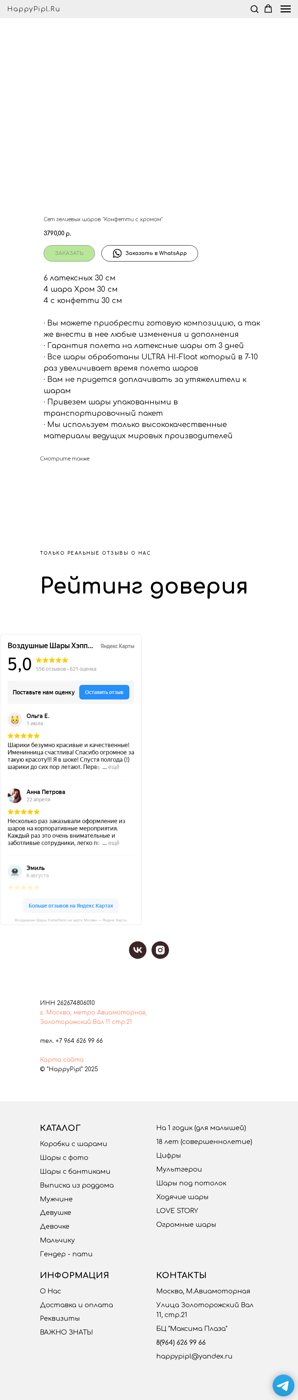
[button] (254, 8)
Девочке (54, 1226)
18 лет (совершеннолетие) (204, 1141)
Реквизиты (60, 1318)
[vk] (137, 950)
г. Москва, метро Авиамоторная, (93, 1012)
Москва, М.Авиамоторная (203, 1291)
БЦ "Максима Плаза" (191, 1328)
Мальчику (57, 1240)
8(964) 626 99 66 (181, 1342)
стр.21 (122, 1022)
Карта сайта (62, 1060)
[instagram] (160, 950)
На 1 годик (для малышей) (201, 1128)
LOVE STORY (177, 1210)
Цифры (168, 1155)
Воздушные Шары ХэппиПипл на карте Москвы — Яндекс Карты (71, 920)
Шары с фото (64, 1157)
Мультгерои (179, 1169)
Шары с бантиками (75, 1171)
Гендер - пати (66, 1254)
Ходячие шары (182, 1197)
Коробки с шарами (73, 1144)
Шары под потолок (191, 1183)
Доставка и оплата (76, 1305)
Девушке (55, 1212)
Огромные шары (186, 1224)
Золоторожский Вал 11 (75, 1022)
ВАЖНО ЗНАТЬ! (66, 1332)
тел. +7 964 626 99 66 (71, 1041)
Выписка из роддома (77, 1185)
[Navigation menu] (286, 9)
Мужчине (56, 1199)
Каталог (60, 1128)
